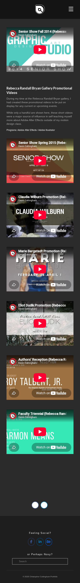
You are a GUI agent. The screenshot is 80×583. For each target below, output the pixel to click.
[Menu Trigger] (71, 9)
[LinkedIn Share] (44, 505)
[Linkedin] (39, 542)
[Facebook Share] (35, 505)
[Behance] (48, 542)
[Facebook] (31, 542)
